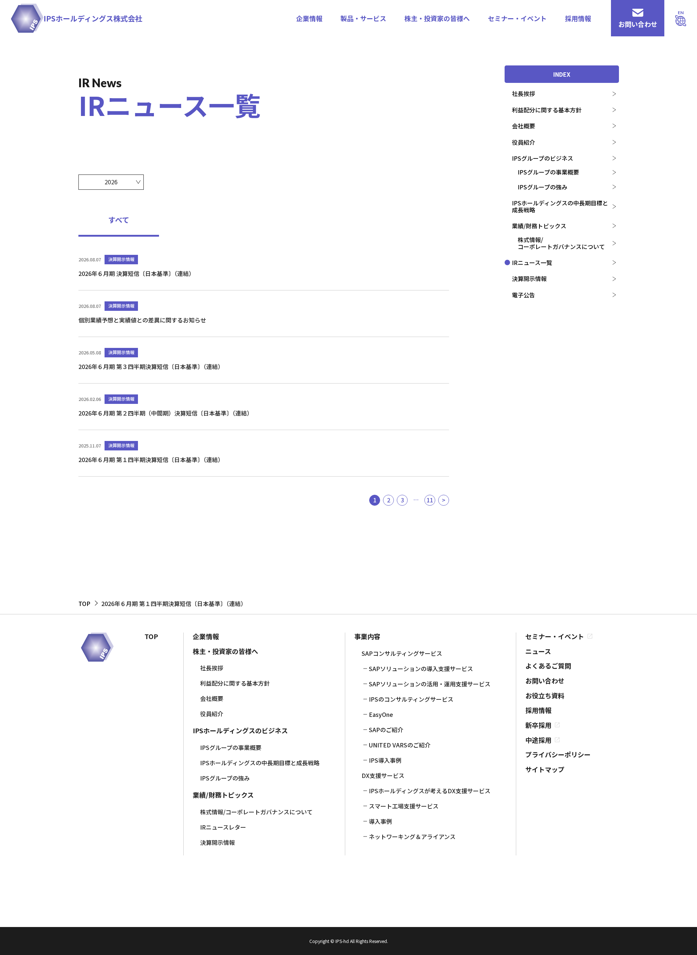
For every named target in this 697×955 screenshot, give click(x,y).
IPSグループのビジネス (542, 158)
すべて (118, 219)
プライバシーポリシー (558, 754)
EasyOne (381, 714)
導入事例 (380, 821)
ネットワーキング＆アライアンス (412, 836)
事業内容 (367, 636)
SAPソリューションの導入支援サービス (421, 668)
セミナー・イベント (517, 18)
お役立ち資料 (544, 695)
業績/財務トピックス (539, 225)
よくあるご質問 (548, 666)
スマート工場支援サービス (404, 806)
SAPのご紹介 (386, 729)
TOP (151, 636)
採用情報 (578, 18)
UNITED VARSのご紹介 (400, 745)
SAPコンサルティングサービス (402, 653)
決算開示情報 (529, 278)
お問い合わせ (544, 681)
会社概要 (523, 125)
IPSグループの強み (542, 186)
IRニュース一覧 (532, 262)
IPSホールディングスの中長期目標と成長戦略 (560, 206)
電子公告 (523, 294)
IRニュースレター (223, 827)
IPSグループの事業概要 (548, 172)
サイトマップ (544, 769)
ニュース (538, 651)
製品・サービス (363, 18)
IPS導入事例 (385, 760)
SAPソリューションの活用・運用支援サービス (429, 683)
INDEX (561, 74)
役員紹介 (523, 142)
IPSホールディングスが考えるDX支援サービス (429, 790)
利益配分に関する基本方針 (547, 109)
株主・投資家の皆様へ (437, 18)
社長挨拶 (523, 93)
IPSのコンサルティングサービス (411, 699)
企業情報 (309, 18)
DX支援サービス (383, 775)
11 (430, 499)
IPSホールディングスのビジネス (240, 730)
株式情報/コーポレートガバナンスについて (561, 242)
